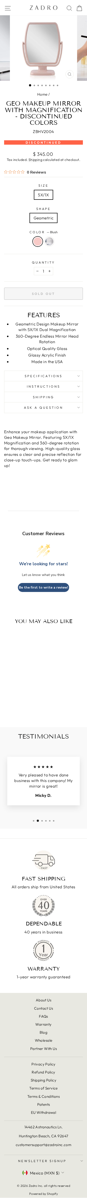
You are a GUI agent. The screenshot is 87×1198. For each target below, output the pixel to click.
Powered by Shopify (43, 1194)
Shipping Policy (43, 1080)
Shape (43, 209)
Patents (43, 1104)
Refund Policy (43, 1072)
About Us (43, 1000)
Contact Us (43, 1008)
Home (42, 94)
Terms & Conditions (43, 1096)
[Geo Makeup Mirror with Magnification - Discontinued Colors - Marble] (22, 711)
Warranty (43, 1024)
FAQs (43, 1016)
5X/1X (43, 194)
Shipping (35, 160)
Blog (44, 1032)
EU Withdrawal (43, 1112)
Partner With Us (43, 1048)
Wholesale (43, 1040)
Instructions (43, 386)
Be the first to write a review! (43, 587)
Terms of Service (43, 1088)
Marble (49, 241)
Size (43, 185)
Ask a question (43, 407)
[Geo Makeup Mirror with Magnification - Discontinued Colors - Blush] (16, 711)
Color (43, 232)
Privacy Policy (43, 1064)
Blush (38, 241)
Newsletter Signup (42, 1161)
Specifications (44, 376)
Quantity (43, 262)
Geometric (44, 217)
